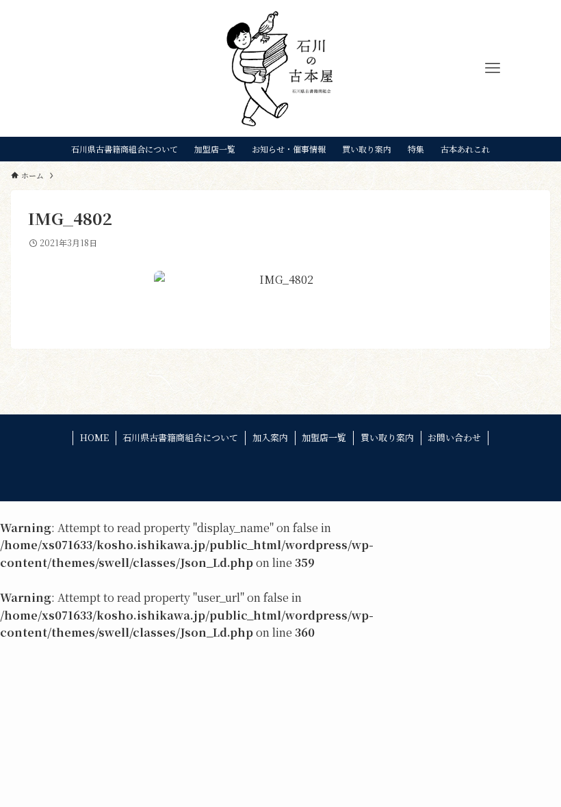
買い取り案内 (387, 437)
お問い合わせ (454, 437)
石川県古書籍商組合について (180, 437)
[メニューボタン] (492, 68)
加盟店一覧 (324, 437)
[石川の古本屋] (280, 68)
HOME (94, 437)
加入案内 (270, 437)
